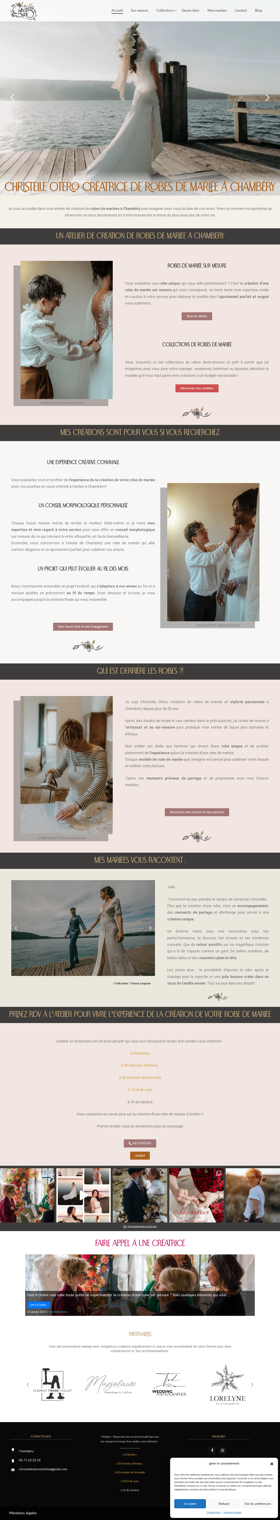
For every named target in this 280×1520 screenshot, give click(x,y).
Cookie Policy (214, 1512)
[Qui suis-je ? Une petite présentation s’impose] (253, 1195)
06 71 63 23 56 (30, 1460)
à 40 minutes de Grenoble (140, 1077)
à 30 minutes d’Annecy (140, 1065)
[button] (272, 1464)
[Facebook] (212, 1451)
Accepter (190, 1503)
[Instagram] (222, 1451)
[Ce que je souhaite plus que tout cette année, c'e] (27, 1195)
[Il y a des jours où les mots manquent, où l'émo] (140, 1195)
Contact (241, 10)
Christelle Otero (58, 1312)
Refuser (224, 1503)
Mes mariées (217, 10)
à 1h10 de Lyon (140, 1090)
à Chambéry (140, 1053)
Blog (258, 10)
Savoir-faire (190, 10)
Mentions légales (232, 1512)
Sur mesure (139, 10)
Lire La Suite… (39, 1305)
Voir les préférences (258, 1503)
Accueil (117, 10)
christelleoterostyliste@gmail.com (43, 1469)
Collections (165, 10)
